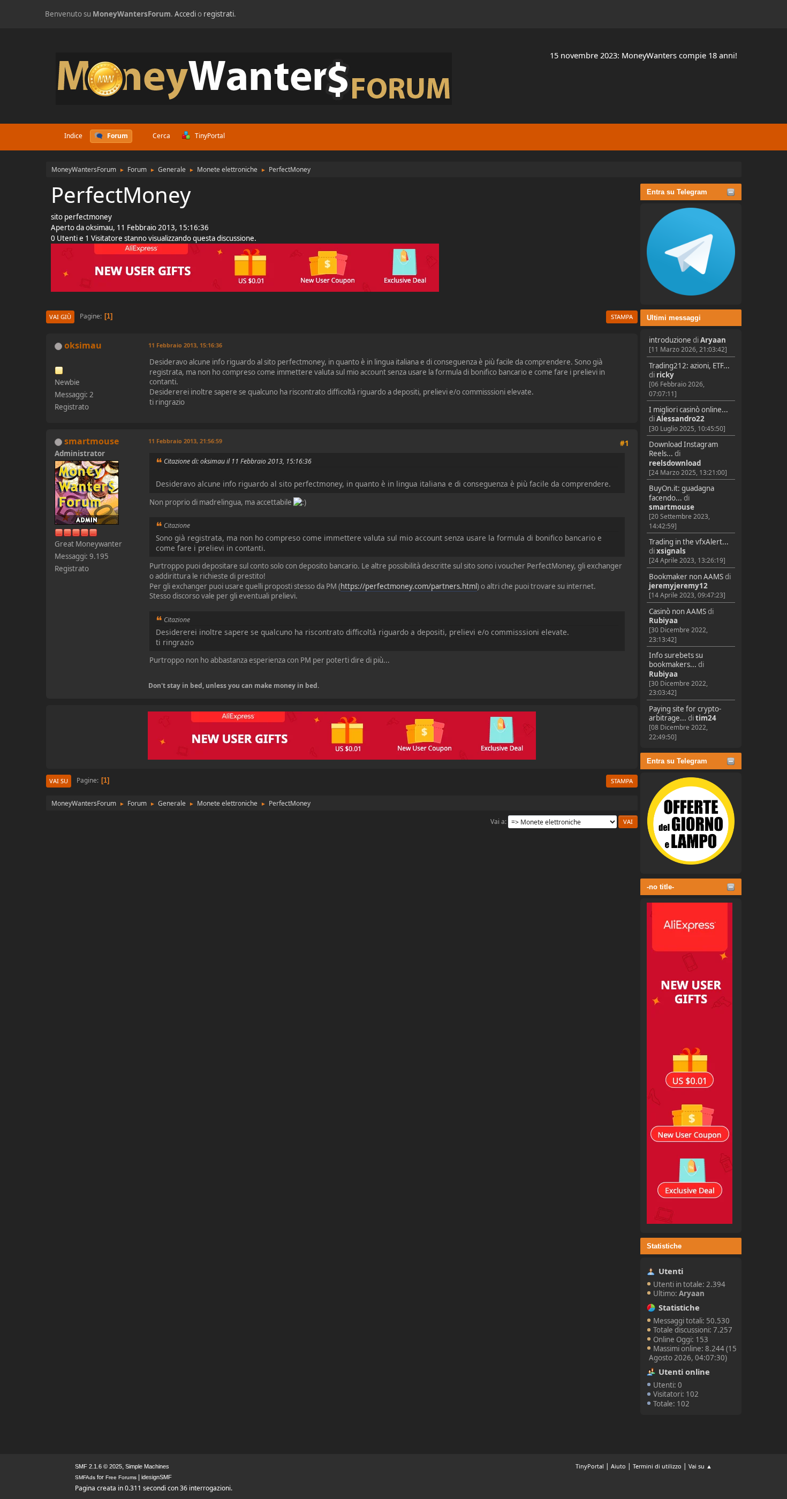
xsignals (671, 551)
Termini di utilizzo (657, 1466)
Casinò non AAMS (677, 611)
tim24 (705, 718)
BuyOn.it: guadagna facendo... (681, 492)
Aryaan (713, 340)
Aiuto (618, 1466)
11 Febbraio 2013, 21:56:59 (185, 441)
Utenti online (684, 1371)
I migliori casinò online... (688, 409)
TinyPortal (590, 1466)
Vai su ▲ (700, 1466)
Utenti (671, 1271)
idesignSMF (156, 1477)
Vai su (58, 781)
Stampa (622, 317)
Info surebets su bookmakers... (676, 659)
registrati (218, 14)
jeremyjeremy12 (678, 585)
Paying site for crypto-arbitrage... (685, 713)
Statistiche (664, 1246)
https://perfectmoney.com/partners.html (408, 586)
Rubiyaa (663, 620)
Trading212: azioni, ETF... (689, 365)
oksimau (83, 345)
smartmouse (671, 507)
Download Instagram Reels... (683, 449)
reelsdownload (675, 463)
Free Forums (121, 1477)
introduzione (670, 340)
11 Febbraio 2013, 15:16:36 (185, 345)
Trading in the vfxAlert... (689, 542)
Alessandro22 (680, 418)
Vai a (497, 821)
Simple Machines (147, 1466)
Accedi (185, 14)
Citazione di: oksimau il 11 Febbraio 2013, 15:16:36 (238, 461)
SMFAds (85, 1477)
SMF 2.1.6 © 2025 (98, 1466)
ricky (665, 375)
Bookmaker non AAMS (686, 576)
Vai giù (60, 317)
